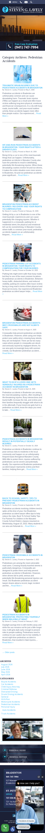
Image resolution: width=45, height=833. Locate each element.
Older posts (8, 652)
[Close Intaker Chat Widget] (42, 777)
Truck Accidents (8, 713)
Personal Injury (8, 706)
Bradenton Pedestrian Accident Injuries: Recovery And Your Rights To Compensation (22, 206)
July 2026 (5, 667)
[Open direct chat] (38, 777)
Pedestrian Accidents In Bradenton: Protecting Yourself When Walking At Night (21, 617)
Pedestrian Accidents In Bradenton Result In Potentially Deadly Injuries (22, 441)
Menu (14, 2)
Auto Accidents (9, 710)
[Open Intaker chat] (19, 832)
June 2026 (5, 669)
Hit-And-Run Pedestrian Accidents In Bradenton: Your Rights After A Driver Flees (21, 147)
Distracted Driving (9, 691)
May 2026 (5, 672)
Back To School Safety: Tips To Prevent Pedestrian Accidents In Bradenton (20, 500)
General (4, 696)
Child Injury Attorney (10, 686)
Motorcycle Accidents (10, 701)
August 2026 (6, 664)
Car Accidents (7, 684)
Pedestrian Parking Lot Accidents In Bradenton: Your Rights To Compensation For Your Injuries (21, 266)
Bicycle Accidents (8, 681)
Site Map (15, 827)
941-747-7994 (12, 776)
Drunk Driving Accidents (12, 694)
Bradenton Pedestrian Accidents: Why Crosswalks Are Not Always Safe (21, 325)
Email (26, 2)
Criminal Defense (9, 689)
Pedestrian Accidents (10, 704)
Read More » (23, 175)
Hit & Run (5, 699)
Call (21, 2)
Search (31, 2)
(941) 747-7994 (26, 47)
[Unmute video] (29, 801)
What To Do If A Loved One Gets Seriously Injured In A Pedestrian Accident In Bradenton (21, 384)
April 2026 (5, 674)
